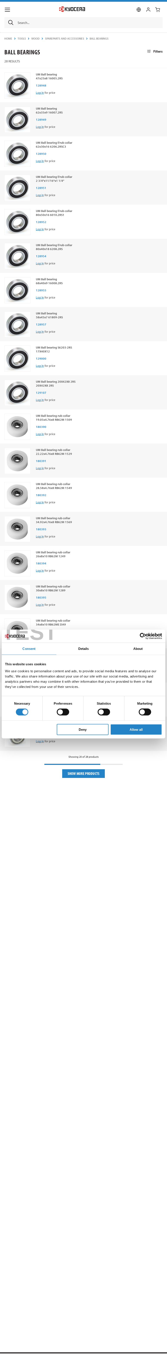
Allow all (136, 729)
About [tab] (138, 649)
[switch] (63, 712)
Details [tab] (83, 649)
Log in (40, 93)
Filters (158, 51)
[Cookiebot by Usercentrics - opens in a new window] (143, 636)
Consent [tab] (28, 649)
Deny (83, 729)
